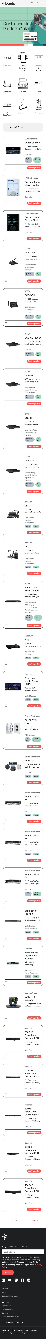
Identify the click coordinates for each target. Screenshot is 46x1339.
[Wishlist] (37, 3)
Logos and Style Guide (10, 1316)
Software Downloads (10, 1296)
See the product (34, 168)
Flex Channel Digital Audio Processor (31, 955)
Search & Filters (16, 127)
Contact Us (6, 1305)
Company (5, 1302)
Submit (7, 1272)
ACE (27, 639)
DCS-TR (29, 418)
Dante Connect (33, 142)
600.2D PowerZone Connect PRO (32, 1150)
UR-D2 (28, 546)
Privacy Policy (5, 1330)
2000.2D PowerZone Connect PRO (32, 1035)
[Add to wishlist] (6, 167)
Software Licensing (7, 1333)
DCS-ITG (29, 460)
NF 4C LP (29, 760)
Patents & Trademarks (31, 1330)
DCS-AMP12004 (33, 337)
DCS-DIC (29, 375)
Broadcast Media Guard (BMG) (32, 681)
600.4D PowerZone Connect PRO (32, 1111)
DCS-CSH (30, 295)
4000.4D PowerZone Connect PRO (32, 1188)
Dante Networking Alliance (12, 1322)
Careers (5, 1313)
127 (26, 1220)
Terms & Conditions (17, 1330)
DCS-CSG (30, 252)
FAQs (4, 1292)
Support (5, 1289)
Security (17, 1333)
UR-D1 (28, 505)
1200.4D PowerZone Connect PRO (32, 1073)
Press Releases (7, 1309)
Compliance (25, 1333)
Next (33, 1220)
